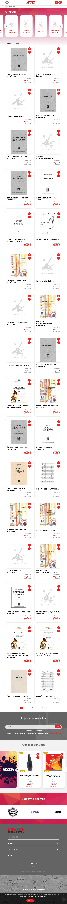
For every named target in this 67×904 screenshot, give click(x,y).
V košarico (29, 52)
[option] (30, 769)
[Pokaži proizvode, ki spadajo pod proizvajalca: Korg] (35, 812)
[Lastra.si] (18, 830)
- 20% (45, 753)
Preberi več (37, 900)
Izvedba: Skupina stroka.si (38, 871)
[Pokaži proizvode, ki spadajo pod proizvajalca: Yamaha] (13, 812)
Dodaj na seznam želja (29, 48)
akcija (22, 771)
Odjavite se (39, 730)
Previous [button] (17, 769)
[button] (6, 26)
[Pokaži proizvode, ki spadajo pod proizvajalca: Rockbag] (57, 812)
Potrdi (30, 900)
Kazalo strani (25, 871)
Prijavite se (29, 730)
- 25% (21, 753)
